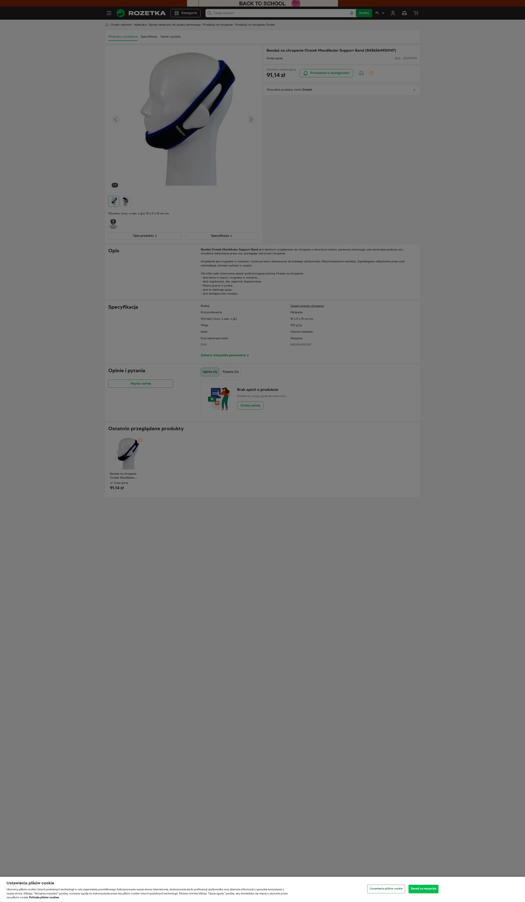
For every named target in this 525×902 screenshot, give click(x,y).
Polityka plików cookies (44, 897)
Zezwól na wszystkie (423, 889)
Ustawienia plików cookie (386, 889)
